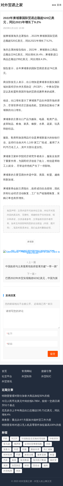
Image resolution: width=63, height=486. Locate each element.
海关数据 (24, 460)
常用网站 (27, 371)
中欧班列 (54, 438)
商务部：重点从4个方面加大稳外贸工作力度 (26, 419)
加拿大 (6, 449)
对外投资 (7, 454)
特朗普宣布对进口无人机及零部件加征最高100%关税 (31, 424)
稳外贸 (53, 460)
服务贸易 (41, 454)
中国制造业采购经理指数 (34, 438)
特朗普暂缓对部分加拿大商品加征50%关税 (26, 395)
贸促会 (36, 465)
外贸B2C (46, 376)
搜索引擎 (46, 371)
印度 (24, 449)
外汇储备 (48, 449)
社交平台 (7, 376)
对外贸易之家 (12, 5)
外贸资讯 (7, 381)
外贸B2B (26, 376)
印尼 (16, 449)
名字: (10, 333)
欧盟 (52, 454)
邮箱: (10, 343)
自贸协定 (16, 465)
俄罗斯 (17, 444)
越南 (46, 465)
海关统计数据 (39, 460)
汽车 (5, 460)
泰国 (14, 460)
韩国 (18, 471)
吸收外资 (35, 449)
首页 (4, 371)
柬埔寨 (30, 241)
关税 (48, 444)
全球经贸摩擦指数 (33, 444)
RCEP (14, 438)
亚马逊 (6, 444)
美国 (5, 465)
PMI (5, 438)
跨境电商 (7, 471)
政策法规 (29, 454)
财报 (27, 465)
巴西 (18, 454)
